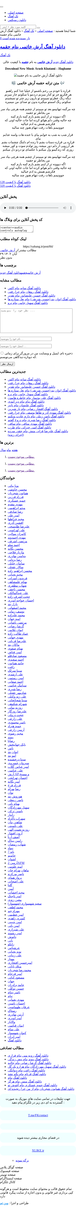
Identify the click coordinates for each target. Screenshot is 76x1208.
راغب (11, 667)
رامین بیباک (15, 840)
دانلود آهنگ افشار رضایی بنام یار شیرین (33, 409)
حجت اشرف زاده (19, 596)
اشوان (12, 859)
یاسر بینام (14, 992)
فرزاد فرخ (14, 785)
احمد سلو (14, 545)
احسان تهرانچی (17, 778)
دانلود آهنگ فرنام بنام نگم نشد (27, 1074)
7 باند (11, 851)
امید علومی (15, 866)
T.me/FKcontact (38, 1115)
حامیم (12, 855)
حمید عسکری (17, 500)
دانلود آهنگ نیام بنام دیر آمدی (26, 401)
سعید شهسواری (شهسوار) (25, 903)
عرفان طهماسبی (19, 1007)
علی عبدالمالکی (18, 593)
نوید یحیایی (14, 951)
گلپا (10, 885)
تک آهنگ (13, 16)
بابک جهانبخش (17, 744)
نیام (10, 996)
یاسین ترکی (15, 811)
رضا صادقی (15, 511)
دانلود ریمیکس (17, 20)
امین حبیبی (15, 922)
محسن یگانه (15, 548)
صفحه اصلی (16, 12)
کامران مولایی (17, 534)
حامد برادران (16, 985)
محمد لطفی (15, 907)
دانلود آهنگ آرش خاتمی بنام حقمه (32, 46)
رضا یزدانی (15, 559)
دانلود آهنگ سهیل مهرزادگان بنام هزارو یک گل (37, 1066)
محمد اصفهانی (17, 607)
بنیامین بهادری (17, 556)
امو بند (12, 755)
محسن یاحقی (16, 589)
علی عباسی (15, 770)
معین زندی (15, 900)
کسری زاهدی (16, 918)
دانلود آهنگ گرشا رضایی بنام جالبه (29, 1063)
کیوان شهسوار (17, 1033)
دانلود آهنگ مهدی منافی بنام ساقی (30, 423)
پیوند (10, 737)
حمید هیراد (14, 726)
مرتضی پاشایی (17, 622)
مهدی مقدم (15, 504)
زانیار (11, 814)
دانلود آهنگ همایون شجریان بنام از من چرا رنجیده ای (41, 1088)
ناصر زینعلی (15, 800)
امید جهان (14, 619)
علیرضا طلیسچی (19, 526)
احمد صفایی (15, 681)
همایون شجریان (18, 493)
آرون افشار (15, 833)
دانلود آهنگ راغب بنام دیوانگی (26, 1070)
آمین (11, 888)
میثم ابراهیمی (16, 508)
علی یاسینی (15, 826)
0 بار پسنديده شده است (15, 38)
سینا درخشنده (17, 759)
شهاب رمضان (17, 844)
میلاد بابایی (14, 966)
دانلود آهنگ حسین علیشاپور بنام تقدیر (31, 295)
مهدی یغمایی (16, 999)
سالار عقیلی (15, 567)
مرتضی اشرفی (17, 541)
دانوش (12, 936)
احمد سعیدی (16, 659)
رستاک (12, 1010)
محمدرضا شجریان (19, 970)
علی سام (13, 1029)
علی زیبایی (15, 955)
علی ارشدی (15, 674)
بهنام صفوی (15, 648)
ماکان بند (13, 644)
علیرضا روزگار (17, 711)
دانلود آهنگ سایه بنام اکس (24, 288)
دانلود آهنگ (14, 1040)
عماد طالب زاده (18, 633)
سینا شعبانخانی (17, 700)
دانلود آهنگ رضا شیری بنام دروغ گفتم (32, 420)
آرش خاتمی (44, 62)
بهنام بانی (14, 803)
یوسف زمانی (16, 611)
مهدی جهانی (15, 637)
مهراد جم (14, 911)
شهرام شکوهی (17, 704)
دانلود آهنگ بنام (17, 1077)
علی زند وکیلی (17, 696)
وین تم (4, 1203)
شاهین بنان (15, 822)
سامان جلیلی (16, 563)
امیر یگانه (14, 781)
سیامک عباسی (17, 685)
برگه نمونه (22, 1160)
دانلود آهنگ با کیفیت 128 (15, 182)
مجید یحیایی (15, 574)
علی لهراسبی (16, 530)
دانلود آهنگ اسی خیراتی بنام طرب (29, 427)
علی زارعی (15, 718)
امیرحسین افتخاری (20, 962)
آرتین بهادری (16, 1014)
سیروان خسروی (18, 763)
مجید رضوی (15, 733)
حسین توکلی (16, 988)
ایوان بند (13, 752)
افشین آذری (15, 522)
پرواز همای (15, 877)
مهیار (11, 959)
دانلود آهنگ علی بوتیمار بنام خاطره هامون (34, 397)
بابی (10, 940)
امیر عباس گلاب (18, 766)
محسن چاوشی (17, 489)
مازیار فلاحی (16, 552)
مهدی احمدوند (17, 537)
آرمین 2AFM (16, 863)
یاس (10, 748)
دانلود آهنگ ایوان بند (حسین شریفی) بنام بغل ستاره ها (42, 299)
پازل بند (13, 604)
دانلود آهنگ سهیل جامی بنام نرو (28, 303)
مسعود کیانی (16, 977)
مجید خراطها (16, 519)
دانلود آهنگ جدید (63, 62)
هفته (15, 450)
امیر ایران (14, 1036)
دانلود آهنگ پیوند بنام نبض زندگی (28, 1059)
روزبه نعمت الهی (18, 829)
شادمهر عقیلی (17, 692)
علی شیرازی (16, 929)
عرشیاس (14, 948)
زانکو (11, 944)
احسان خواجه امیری (21, 600)
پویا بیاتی (13, 485)
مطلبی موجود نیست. (21, 456)
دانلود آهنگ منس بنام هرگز (25, 1081)
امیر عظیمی (16, 914)
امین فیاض (15, 652)
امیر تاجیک (14, 896)
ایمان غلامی (15, 630)
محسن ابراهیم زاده (20, 570)
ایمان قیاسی (16, 1025)
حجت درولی (16, 715)
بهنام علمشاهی (17, 582)
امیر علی (13, 515)
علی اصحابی (16, 881)
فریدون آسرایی (17, 578)
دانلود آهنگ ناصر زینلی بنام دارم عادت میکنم (36, 416)
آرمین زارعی (16, 729)
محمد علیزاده (16, 615)
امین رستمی (16, 678)
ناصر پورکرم (16, 874)
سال (3, 450)
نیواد (10, 848)
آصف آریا (13, 837)
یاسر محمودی (17, 722)
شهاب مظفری (17, 585)
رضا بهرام (14, 789)
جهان (11, 981)
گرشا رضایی (16, 626)
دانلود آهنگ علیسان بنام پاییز (26, 405)
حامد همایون (16, 663)
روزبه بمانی (15, 707)
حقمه (25, 62)
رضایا (11, 741)
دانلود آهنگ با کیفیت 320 (15, 185)
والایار (11, 1022)
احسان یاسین (16, 1003)
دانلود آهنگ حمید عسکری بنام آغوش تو (32, 1085)
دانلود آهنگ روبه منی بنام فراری (28, 1055)
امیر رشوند (15, 933)
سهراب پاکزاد (16, 818)
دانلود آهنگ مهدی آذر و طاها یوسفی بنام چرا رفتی (39, 412)
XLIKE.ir (38, 1150)
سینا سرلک (15, 670)
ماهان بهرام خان (18, 870)
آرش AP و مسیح (18, 774)
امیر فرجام (15, 973)
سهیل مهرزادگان (18, 807)
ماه (9, 450)
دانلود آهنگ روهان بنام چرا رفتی (28, 291)
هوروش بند (15, 796)
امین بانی (13, 925)
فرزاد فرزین (16, 497)
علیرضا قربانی (17, 641)
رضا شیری (15, 689)
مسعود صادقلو (17, 656)
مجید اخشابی (16, 892)
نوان (10, 792)
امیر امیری (15, 1018)
